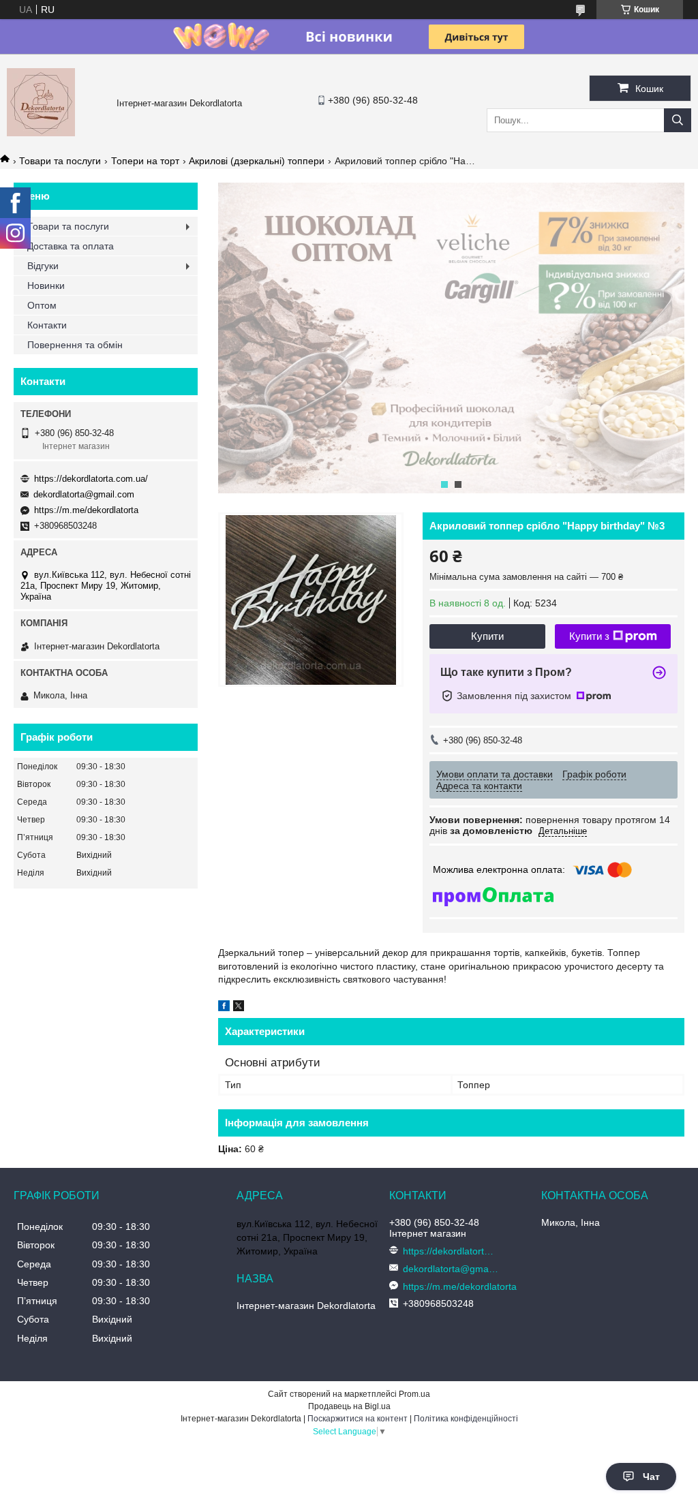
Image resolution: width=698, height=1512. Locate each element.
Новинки (46, 285)
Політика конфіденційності (466, 1418)
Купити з (589, 636)
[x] (238, 1007)
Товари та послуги (60, 160)
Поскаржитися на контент (357, 1418)
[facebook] (224, 1007)
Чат (651, 1476)
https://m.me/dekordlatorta (86, 510)
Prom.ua (414, 1394)
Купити (487, 636)
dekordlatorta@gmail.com (83, 494)
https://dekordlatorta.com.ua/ (91, 479)
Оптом (42, 305)
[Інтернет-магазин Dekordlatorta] (41, 132)
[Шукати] (677, 120)
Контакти (47, 325)
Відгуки (43, 265)
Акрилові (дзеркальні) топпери (256, 160)
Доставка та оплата (70, 246)
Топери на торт (145, 160)
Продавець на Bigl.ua (349, 1406)
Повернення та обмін (75, 344)
